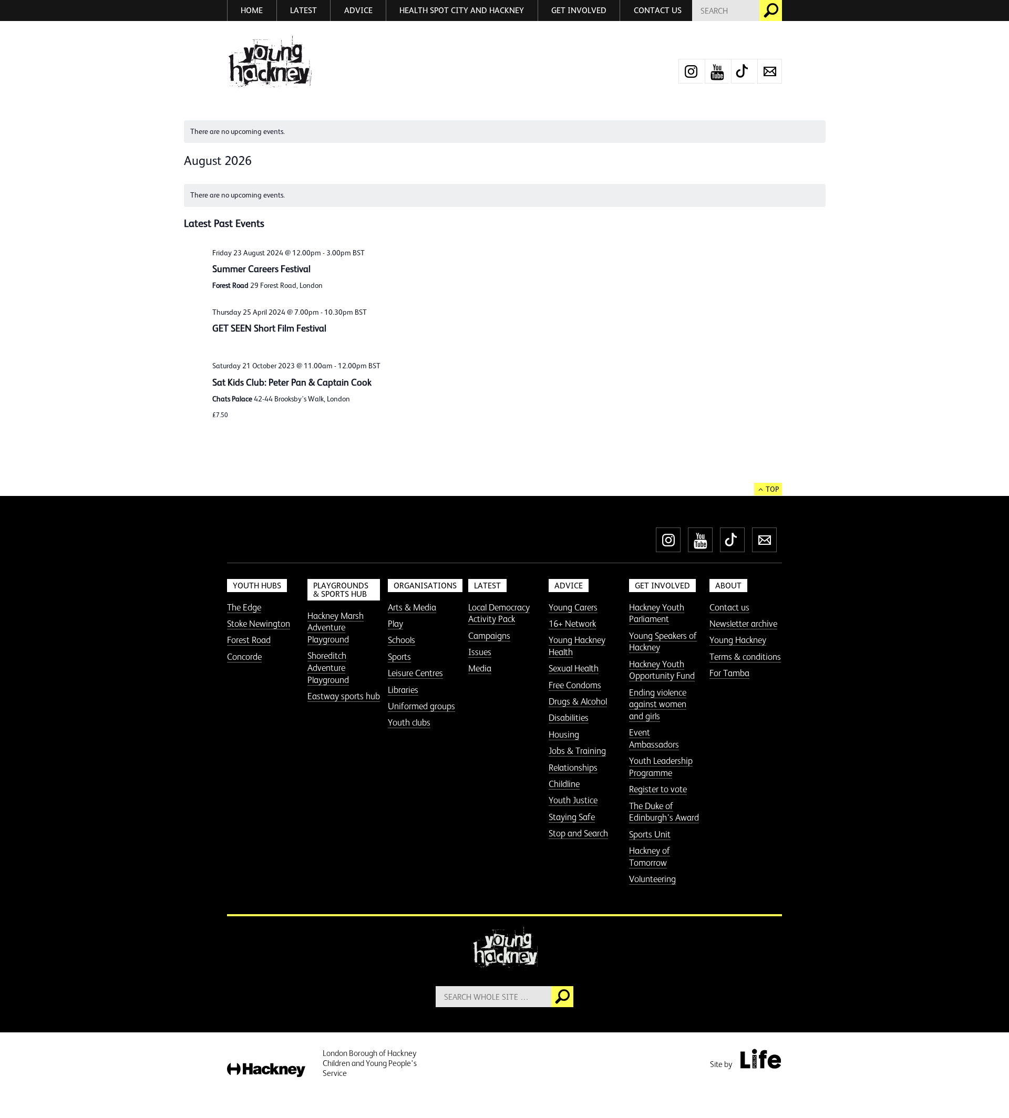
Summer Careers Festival (261, 269)
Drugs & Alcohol (578, 701)
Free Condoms (575, 685)
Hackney (266, 1070)
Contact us (658, 10)
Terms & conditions (745, 656)
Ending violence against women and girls (657, 704)
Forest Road (249, 640)
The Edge (244, 607)
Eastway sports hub (343, 696)
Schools (401, 640)
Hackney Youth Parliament (656, 613)
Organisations (425, 585)
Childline (564, 784)
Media (479, 668)
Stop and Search (578, 833)
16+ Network (572, 623)
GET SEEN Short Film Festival (269, 328)
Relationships (573, 767)
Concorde (244, 656)
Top (772, 489)
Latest (303, 10)
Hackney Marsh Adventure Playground (335, 627)
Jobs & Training (577, 751)
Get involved (578, 10)
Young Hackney (737, 640)
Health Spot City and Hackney (461, 10)
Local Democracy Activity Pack (499, 613)
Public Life (760, 1058)
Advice (358, 10)
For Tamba (729, 673)
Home (252, 10)
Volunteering (652, 879)
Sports (399, 656)
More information (269, 62)
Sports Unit (650, 834)
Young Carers (573, 607)
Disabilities (569, 717)
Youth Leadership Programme (661, 766)
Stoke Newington (258, 623)
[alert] (505, 131)
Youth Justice (573, 800)
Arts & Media (412, 607)
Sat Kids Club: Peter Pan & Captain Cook (292, 382)
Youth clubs (409, 722)
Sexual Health (574, 668)
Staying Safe (572, 817)
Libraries (403, 690)
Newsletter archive (743, 623)
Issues (479, 652)
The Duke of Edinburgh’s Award (664, 812)
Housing (564, 734)
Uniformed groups (421, 706)
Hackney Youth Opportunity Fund (662, 670)
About (728, 585)
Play (395, 623)
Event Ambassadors (654, 738)
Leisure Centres (415, 673)
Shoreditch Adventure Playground (328, 667)
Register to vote (658, 789)
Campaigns (489, 635)
